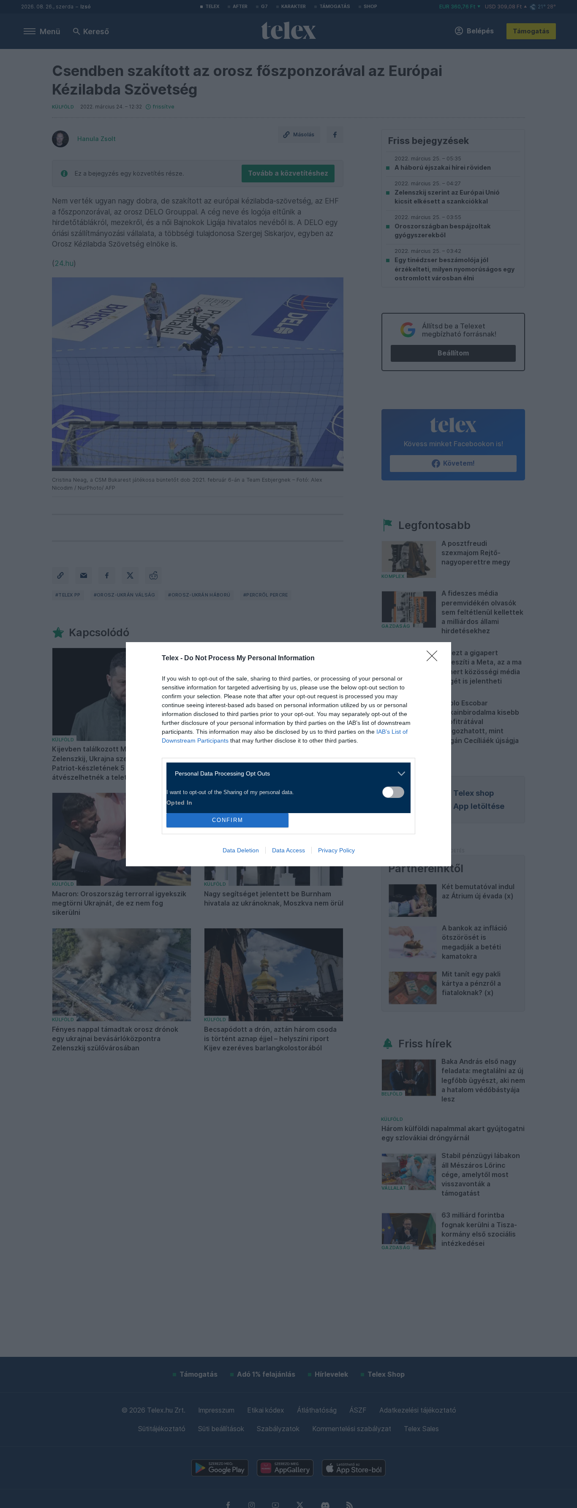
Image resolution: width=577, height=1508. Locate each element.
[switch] (393, 792)
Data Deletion (241, 850)
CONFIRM (227, 820)
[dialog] (288, 754)
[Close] (435, 659)
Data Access (288, 850)
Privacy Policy (336, 850)
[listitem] (285, 773)
